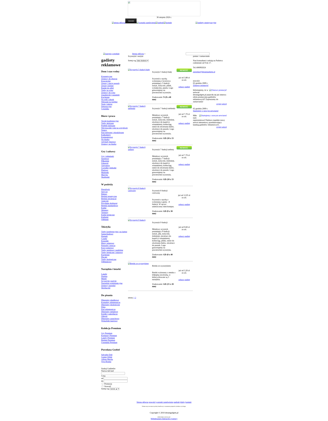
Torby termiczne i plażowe (112, 252)
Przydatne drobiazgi (109, 203)
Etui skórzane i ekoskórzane (112, 132)
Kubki (103, 208)
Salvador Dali (106, 355)
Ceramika (105, 109)
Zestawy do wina (108, 93)
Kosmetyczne (106, 76)
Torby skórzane (107, 123)
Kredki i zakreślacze (109, 314)
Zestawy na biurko (108, 144)
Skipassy (104, 210)
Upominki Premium (109, 342)
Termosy (104, 212)
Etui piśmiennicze (108, 309)
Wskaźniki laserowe (109, 321)
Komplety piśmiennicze (110, 302)
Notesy (104, 130)
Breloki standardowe (109, 206)
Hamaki (104, 236)
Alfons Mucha (107, 359)
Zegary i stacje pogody (110, 83)
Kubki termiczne (108, 215)
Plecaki (104, 257)
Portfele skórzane (108, 126)
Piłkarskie (105, 161)
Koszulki (105, 241)
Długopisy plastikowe (110, 300)
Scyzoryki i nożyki (108, 281)
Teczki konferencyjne (110, 121)
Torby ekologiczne (108, 259)
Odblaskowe (106, 262)
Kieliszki (104, 217)
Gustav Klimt (106, 357)
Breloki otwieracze (108, 199)
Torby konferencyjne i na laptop (114, 232)
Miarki (104, 279)
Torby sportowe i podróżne (112, 250)
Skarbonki (105, 177)
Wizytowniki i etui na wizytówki (114, 128)
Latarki (104, 274)
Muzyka (104, 175)
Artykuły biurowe (108, 142)
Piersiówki (105, 189)
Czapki (104, 239)
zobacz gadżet (184, 87)
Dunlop (104, 276)
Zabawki (104, 163)
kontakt (188, 402)
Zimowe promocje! (200, 85)
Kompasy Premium (109, 335)
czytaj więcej (221, 104)
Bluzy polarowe (107, 243)
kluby (182, 402)
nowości (152, 402)
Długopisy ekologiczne (110, 305)
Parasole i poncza (108, 245)
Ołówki (104, 316)
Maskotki (105, 172)
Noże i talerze (106, 104)
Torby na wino (107, 90)
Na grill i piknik (107, 99)
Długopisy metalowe (109, 312)
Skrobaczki (105, 288)
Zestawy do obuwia (109, 79)
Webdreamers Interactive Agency (164, 419)
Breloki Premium (108, 340)
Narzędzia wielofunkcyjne (111, 283)
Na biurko (105, 139)
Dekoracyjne (106, 106)
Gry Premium (106, 333)
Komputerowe (107, 137)
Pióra (103, 307)
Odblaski (105, 219)
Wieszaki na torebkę (109, 102)
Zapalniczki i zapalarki (110, 95)
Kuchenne (105, 97)
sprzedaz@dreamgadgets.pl (204, 72)
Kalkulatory (106, 135)
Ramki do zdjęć (107, 88)
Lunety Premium (108, 338)
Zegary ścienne (107, 86)
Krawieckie (106, 81)
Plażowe (104, 170)
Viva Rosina (106, 362)
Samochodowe (107, 234)
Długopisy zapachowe (110, 319)
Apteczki (105, 201)
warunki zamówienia (164, 402)
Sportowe (105, 159)
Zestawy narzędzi (108, 286)
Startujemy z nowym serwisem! (205, 111)
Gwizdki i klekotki (108, 168)
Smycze (104, 192)
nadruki (177, 402)
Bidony (104, 194)
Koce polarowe (107, 248)
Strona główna (138, 54)
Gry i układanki (107, 156)
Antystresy (105, 165)
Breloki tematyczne (109, 196)
